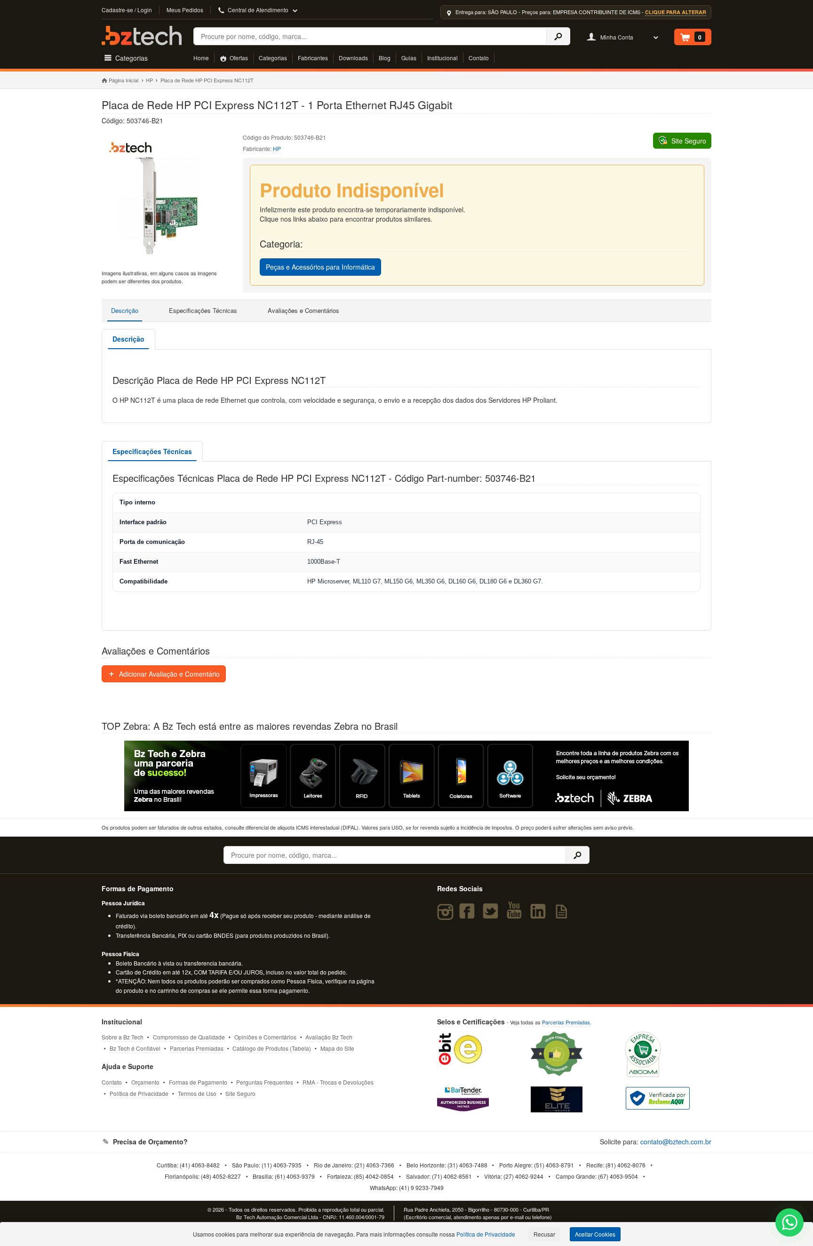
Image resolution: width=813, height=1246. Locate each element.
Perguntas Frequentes (264, 1082)
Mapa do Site (337, 1048)
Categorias (273, 58)
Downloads (353, 58)
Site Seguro (240, 1093)
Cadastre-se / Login (127, 10)
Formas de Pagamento (198, 1082)
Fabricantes (313, 58)
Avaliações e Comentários (303, 310)
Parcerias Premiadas (196, 1048)
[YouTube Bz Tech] (516, 915)
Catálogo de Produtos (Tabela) (271, 1048)
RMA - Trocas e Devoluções (338, 1082)
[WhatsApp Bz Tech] (790, 1223)
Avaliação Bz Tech (328, 1037)
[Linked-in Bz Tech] (540, 915)
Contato (479, 58)
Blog (385, 58)
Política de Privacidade (139, 1093)
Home (201, 58)
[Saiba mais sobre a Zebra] (406, 776)
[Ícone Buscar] (558, 36)
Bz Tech (142, 35)
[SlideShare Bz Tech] (563, 915)
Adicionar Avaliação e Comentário (168, 674)
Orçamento (145, 1082)
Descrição (124, 310)
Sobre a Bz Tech (122, 1037)
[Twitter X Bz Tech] (492, 915)
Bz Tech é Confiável (135, 1048)
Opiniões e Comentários (265, 1037)
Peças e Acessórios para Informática (320, 267)
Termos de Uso (197, 1093)
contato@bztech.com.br (675, 1141)
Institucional (442, 58)
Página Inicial (123, 80)
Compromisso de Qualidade (189, 1037)
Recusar (544, 1234)
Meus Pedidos (185, 10)
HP (149, 80)
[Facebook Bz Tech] (468, 915)
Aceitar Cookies (595, 1234)
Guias (408, 58)
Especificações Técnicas (203, 310)
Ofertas (238, 58)
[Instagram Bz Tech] (446, 915)
